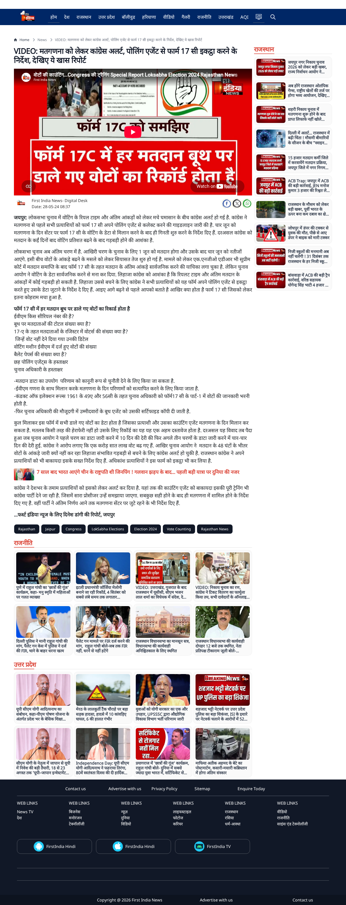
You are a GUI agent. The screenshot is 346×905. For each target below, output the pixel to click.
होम (53, 17)
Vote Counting (179, 529)
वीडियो (169, 17)
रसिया (229, 818)
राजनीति (204, 17)
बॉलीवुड (128, 17)
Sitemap (202, 788)
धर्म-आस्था (232, 824)
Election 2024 (145, 529)
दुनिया (125, 818)
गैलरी (186, 17)
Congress (74, 529)
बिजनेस (74, 811)
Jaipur (50, 529)
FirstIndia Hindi (60, 846)
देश (66, 17)
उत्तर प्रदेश (106, 17)
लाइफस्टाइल (182, 811)
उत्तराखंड (225, 17)
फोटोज (178, 818)
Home (24, 39)
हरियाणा (149, 17)
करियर (178, 824)
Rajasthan (26, 529)
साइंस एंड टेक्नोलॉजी (292, 824)
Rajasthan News (214, 529)
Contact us (75, 788)
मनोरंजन (75, 818)
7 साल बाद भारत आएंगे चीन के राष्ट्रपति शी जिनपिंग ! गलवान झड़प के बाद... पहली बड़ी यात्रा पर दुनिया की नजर (138, 471)
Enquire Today (251, 788)
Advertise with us (124, 788)
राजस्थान (83, 17)
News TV (25, 811)
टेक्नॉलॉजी (76, 824)
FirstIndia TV (219, 846)
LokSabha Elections (108, 529)
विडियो (126, 824)
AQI (244, 17)
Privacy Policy (164, 788)
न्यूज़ (124, 811)
